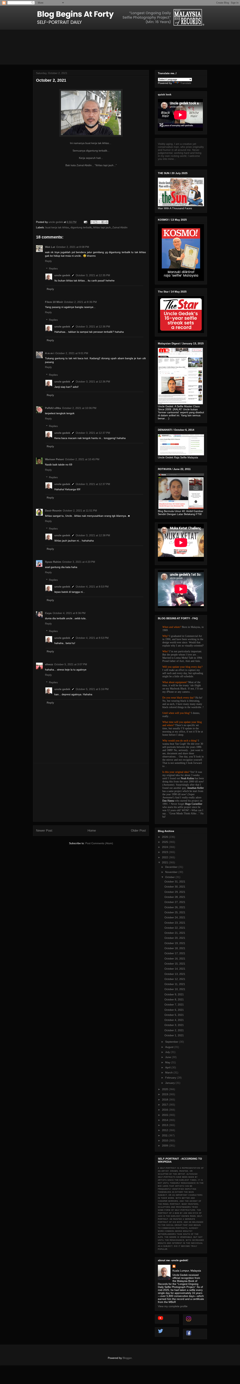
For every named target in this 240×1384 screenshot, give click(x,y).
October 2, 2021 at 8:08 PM (72, 246)
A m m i (49, 353)
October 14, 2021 (174, 968)
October (170, 877)
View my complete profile (173, 1306)
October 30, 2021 (174, 886)
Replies (53, 268)
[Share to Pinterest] (106, 222)
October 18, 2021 (174, 948)
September (172, 1041)
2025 (165, 841)
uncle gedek (62, 275)
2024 (165, 847)
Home (92, 830)
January (170, 1082)
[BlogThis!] (96, 222)
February (171, 1077)
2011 (165, 1135)
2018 (165, 1099)
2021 (165, 862)
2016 (165, 1109)
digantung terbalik (81, 227)
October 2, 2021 (174, 1030)
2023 (165, 852)
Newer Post (44, 830)
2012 (165, 1130)
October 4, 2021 (174, 1019)
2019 (165, 1094)
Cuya (48, 613)
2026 (165, 836)
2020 (165, 1089)
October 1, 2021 (174, 1035)
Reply (48, 260)
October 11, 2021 (174, 984)
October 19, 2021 (174, 943)
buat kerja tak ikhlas (57, 227)
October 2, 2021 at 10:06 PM (79, 408)
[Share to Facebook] (103, 222)
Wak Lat (50, 246)
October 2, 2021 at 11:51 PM (80, 510)
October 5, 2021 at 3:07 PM (70, 664)
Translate (185, 82)
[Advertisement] (91, 792)
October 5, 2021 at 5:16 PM (92, 689)
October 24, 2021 (174, 917)
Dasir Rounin (53, 510)
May (168, 1062)
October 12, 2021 (174, 978)
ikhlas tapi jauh (102, 227)
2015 (165, 1114)
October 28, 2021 (174, 896)
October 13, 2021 (174, 973)
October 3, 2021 (174, 1024)
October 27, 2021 (174, 902)
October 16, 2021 (174, 958)
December (171, 866)
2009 (165, 1145)
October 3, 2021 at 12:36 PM (93, 326)
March (169, 1072)
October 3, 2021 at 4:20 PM (78, 561)
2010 (165, 1140)
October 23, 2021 (174, 922)
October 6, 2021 (174, 1009)
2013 (165, 1125)
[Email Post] (85, 221)
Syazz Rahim (53, 561)
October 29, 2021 (174, 891)
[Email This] (92, 222)
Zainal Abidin (120, 227)
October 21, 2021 (174, 932)
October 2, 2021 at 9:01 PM (71, 353)
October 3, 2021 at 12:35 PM (93, 275)
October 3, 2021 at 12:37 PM (93, 432)
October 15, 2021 (174, 963)
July (168, 1052)
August (169, 1046)
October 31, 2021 (174, 881)
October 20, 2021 (174, 937)
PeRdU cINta (53, 408)
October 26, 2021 (174, 907)
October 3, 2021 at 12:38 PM (93, 535)
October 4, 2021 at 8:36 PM (69, 613)
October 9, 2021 (174, 994)
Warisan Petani (54, 459)
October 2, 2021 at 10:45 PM (82, 459)
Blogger (127, 1357)
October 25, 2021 (174, 912)
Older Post (138, 830)
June (168, 1057)
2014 (165, 1120)
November (171, 871)
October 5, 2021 (174, 1014)
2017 (165, 1104)
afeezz (49, 664)
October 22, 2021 (174, 927)
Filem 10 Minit (54, 301)
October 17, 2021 (174, 953)
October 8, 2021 (174, 999)
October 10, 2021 (174, 989)
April (168, 1067)
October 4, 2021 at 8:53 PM (92, 586)
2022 (165, 857)
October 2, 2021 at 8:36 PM (80, 301)
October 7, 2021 (174, 1004)
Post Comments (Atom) (99, 843)
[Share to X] (99, 222)
